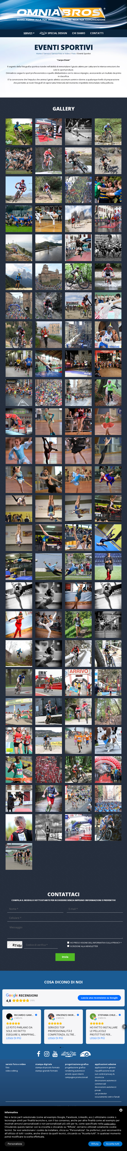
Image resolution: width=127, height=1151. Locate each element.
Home (39, 53)
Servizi (28, 33)
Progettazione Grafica (75, 1067)
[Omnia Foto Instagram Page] (47, 1052)
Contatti (96, 33)
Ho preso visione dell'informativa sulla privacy (95, 942)
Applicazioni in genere (105, 1067)
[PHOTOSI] (85, 1052)
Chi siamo (78, 33)
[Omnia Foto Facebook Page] (38, 1052)
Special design (57, 33)
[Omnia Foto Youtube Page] (55, 1052)
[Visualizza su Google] (9, 1016)
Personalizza (15, 1143)
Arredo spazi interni (74, 1074)
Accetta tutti (112, 1143)
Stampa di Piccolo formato (47, 1067)
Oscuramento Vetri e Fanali (107, 1096)
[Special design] (68, 1052)
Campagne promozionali (76, 1077)
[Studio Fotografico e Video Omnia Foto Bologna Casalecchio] (63, 4)
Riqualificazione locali (105, 1070)
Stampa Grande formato (46, 1070)
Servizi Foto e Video (61, 53)
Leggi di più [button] (13, 1038)
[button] (2, 1026)
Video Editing (12, 1070)
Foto (74, 53)
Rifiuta (94, 1143)
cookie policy (110, 1124)
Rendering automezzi (75, 1070)
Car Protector (101, 1093)
